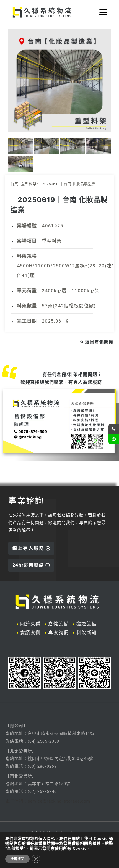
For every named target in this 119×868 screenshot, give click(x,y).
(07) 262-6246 (42, 791)
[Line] (113, 439)
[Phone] (113, 429)
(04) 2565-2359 (43, 741)
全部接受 (17, 859)
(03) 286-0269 (42, 766)
